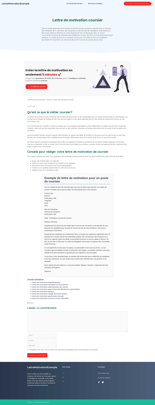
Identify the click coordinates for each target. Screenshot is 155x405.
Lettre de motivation (74, 3)
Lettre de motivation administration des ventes (50, 287)
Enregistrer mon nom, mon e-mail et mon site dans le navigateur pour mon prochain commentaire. (63, 350)
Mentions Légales (104, 378)
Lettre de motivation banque (43, 291)
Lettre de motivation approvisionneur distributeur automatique (56, 289)
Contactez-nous (103, 373)
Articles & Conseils (95, 3)
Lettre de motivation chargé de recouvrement (49, 294)
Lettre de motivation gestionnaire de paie (48, 296)
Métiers (49, 100)
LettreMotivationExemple (15, 3)
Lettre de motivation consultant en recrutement (50, 285)
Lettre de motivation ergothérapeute (46, 282)
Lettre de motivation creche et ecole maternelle (50, 298)
